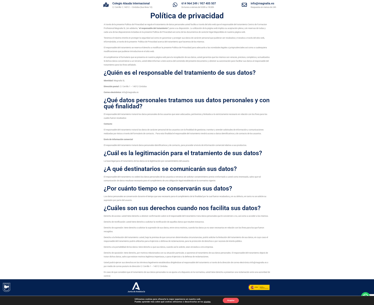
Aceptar (230, 300)
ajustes (207, 301)
